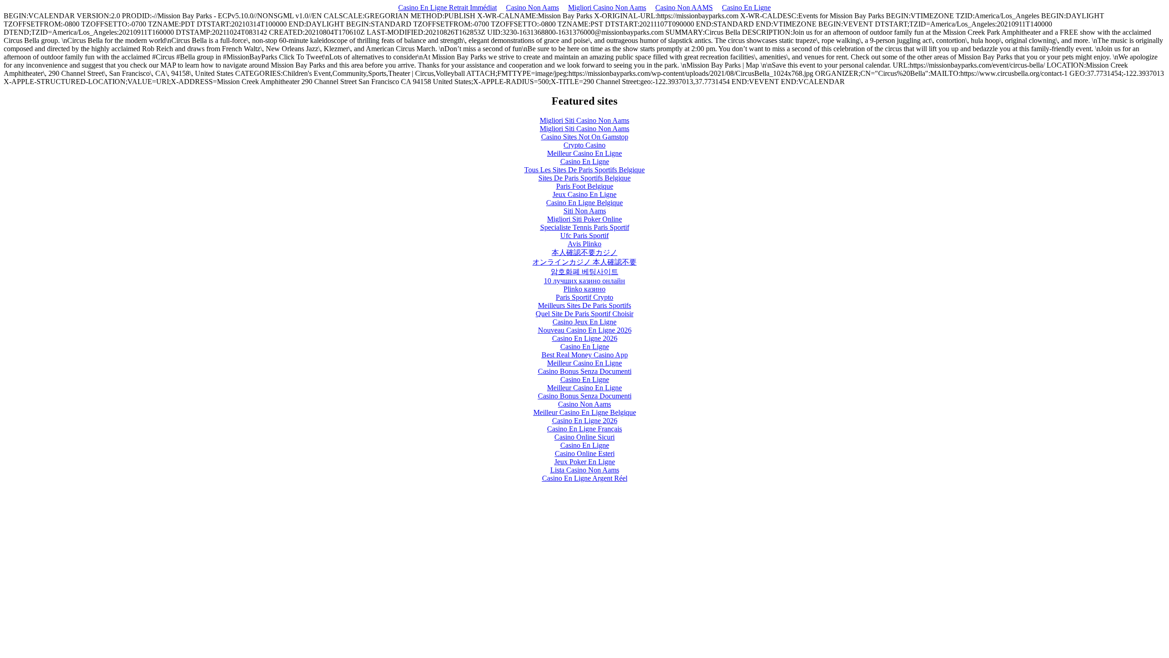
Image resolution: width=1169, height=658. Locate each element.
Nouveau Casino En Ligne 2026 (585, 330)
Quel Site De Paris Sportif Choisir (584, 314)
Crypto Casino (584, 145)
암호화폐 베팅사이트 (584, 272)
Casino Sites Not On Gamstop (584, 137)
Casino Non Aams (532, 7)
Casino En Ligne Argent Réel (584, 478)
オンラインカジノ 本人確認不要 (584, 262)
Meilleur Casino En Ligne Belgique (584, 412)
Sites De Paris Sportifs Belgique (584, 178)
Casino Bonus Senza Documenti (585, 371)
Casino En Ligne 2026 (584, 338)
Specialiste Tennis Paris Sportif (584, 227)
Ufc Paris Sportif (584, 235)
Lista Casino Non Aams (584, 470)
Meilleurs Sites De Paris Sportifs (584, 305)
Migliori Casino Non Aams (607, 7)
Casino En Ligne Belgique (584, 203)
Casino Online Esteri (585, 453)
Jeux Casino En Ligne (584, 194)
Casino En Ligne (746, 7)
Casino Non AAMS (684, 7)
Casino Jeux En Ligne (584, 322)
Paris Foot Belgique (584, 186)
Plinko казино (584, 289)
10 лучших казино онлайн (584, 281)
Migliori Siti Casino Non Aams (584, 120)
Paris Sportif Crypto (584, 297)
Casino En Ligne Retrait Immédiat (447, 7)
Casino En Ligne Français (584, 429)
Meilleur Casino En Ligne (584, 153)
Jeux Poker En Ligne (584, 462)
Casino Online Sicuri (584, 437)
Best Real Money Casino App (585, 355)
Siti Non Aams (584, 211)
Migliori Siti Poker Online (584, 219)
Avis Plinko (584, 244)
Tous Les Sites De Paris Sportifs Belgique (584, 170)
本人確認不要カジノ (584, 252)
